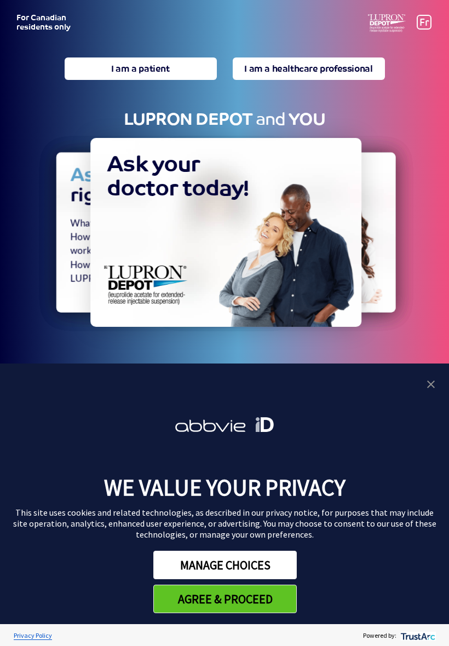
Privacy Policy (33, 635)
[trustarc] (417, 635)
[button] (431, 383)
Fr (424, 22)
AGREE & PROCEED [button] (225, 599)
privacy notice (292, 512)
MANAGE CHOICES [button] (225, 565)
